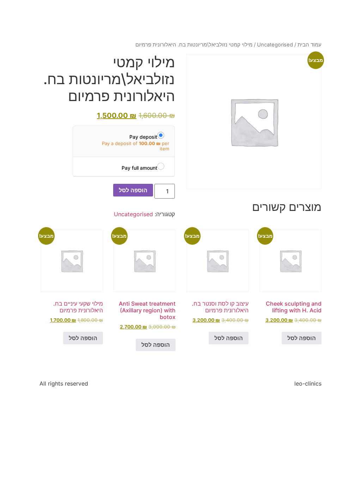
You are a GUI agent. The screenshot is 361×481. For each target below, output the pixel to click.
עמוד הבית (310, 45)
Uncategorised (275, 45)
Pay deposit (143, 137)
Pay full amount (139, 168)
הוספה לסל (133, 190)
